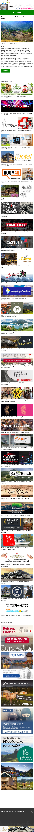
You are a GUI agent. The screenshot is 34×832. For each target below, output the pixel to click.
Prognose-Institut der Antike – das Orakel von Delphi (15, 17)
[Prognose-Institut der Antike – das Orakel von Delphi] (17, 31)
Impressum (4, 811)
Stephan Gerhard (13, 43)
